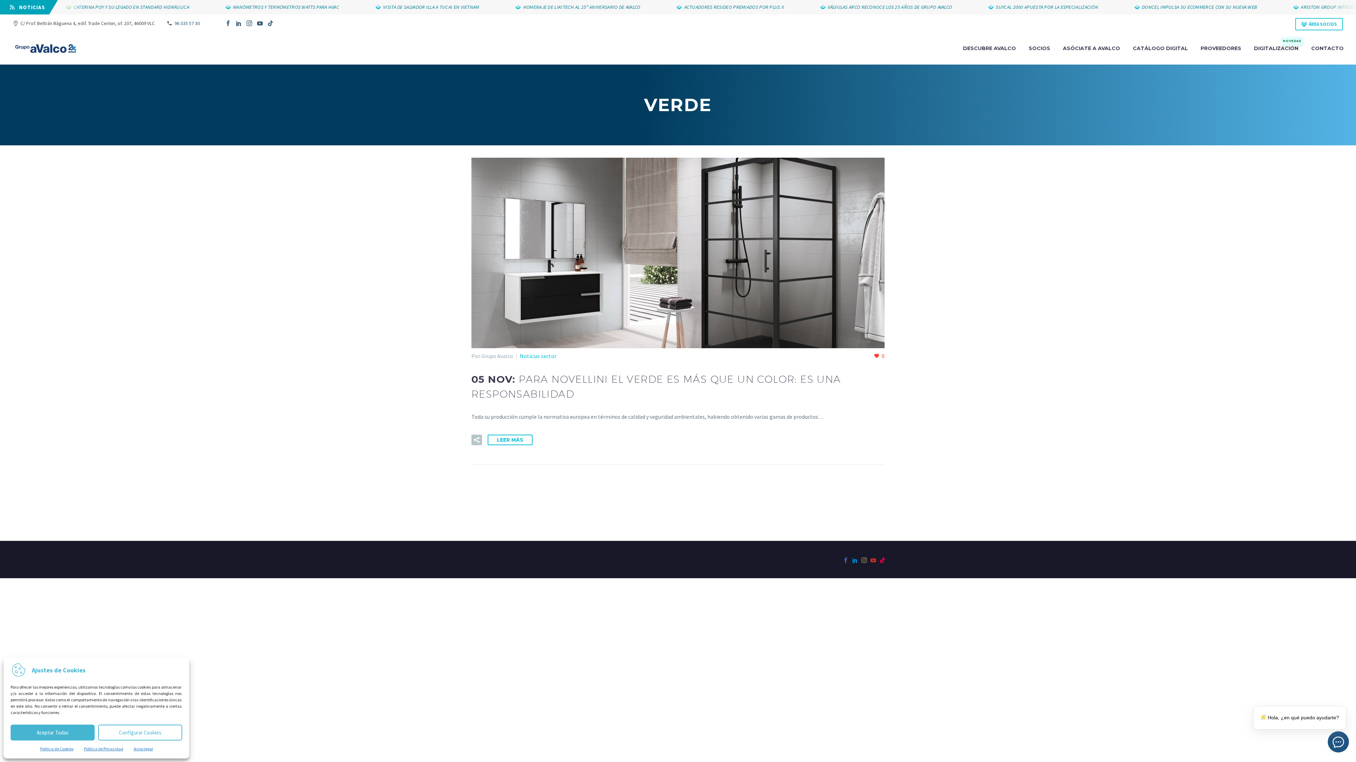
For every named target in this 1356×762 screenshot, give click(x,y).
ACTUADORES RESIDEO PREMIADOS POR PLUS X (709, 7)
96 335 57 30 (187, 23)
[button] (476, 440)
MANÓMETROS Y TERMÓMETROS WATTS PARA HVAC (262, 7)
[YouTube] (260, 23)
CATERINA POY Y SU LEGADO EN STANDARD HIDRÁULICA (107, 7)
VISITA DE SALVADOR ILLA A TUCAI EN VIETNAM (407, 7)
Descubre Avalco (989, 48)
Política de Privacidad (103, 748)
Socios (1039, 48)
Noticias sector (538, 355)
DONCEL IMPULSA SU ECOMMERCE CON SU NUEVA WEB (1175, 7)
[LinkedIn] (238, 23)
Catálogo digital (1160, 48)
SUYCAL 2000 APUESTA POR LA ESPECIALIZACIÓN (1022, 7)
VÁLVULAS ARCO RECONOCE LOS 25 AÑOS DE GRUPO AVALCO (865, 7)
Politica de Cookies (56, 748)
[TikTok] (270, 23)
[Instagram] (249, 23)
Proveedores (1221, 48)
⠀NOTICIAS (30, 7)
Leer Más (510, 440)
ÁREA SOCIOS (1323, 24)
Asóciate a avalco (1091, 48)
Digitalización (1278, 48)
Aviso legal (143, 748)
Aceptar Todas (53, 732)
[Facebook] (228, 23)
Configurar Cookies (140, 732)
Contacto (1327, 48)
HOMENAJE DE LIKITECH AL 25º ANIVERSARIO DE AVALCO (557, 7)
